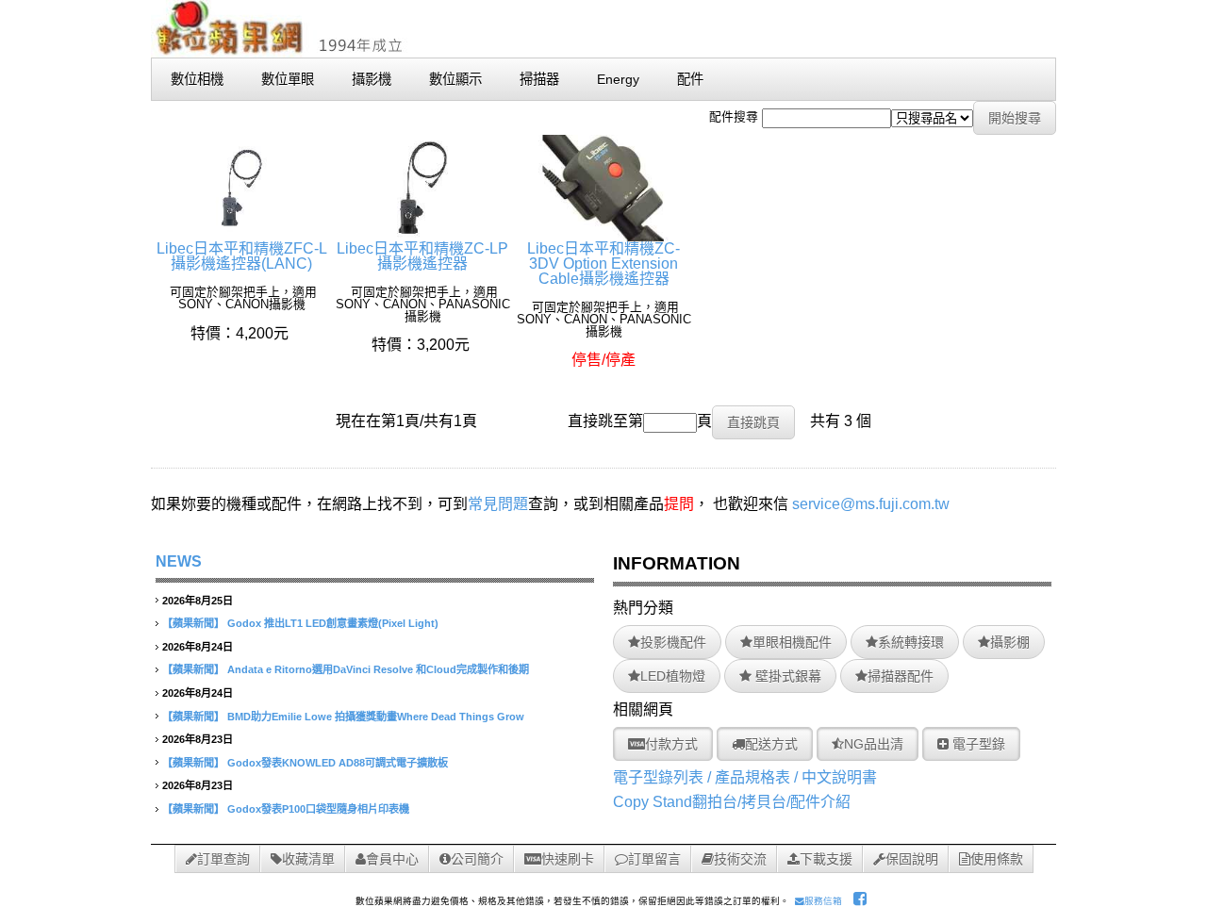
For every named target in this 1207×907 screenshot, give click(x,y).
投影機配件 (673, 642)
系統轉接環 (911, 642)
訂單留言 (654, 858)
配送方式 (771, 743)
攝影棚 (1010, 642)
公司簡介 (477, 858)
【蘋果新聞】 (193, 623)
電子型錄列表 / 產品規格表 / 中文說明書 (745, 777)
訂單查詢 (223, 858)
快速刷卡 (567, 858)
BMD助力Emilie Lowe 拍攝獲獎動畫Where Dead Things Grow (375, 716)
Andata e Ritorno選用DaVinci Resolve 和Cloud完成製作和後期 (378, 669)
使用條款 (996, 858)
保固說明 (911, 858)
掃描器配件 (901, 676)
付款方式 (671, 743)
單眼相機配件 (792, 642)
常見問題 (498, 504)
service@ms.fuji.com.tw (871, 504)
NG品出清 (873, 743)
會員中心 (392, 858)
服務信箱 (823, 901)
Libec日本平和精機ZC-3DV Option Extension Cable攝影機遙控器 (603, 263)
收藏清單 (308, 858)
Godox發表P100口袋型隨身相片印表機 (318, 809)
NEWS (179, 561)
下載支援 (826, 858)
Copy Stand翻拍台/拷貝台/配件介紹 (732, 802)
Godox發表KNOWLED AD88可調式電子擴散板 (337, 762)
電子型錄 (977, 743)
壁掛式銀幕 (786, 676)
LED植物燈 (672, 676)
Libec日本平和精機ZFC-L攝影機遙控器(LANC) (242, 256)
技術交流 (740, 858)
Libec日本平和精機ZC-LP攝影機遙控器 (422, 256)
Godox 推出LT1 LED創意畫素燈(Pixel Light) (332, 623)
